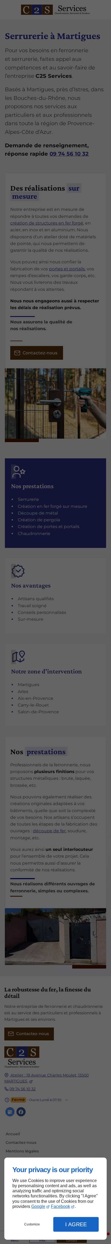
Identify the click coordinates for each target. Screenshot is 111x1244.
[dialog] (55, 1199)
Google (38, 1206)
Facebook (60, 1206)
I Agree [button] (76, 1224)
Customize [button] (32, 1224)
